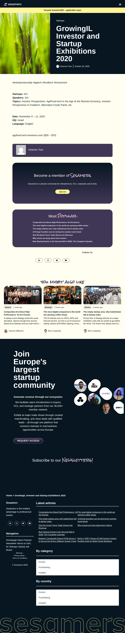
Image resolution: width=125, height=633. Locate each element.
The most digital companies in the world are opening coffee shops (60, 225)
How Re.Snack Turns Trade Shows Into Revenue (53, 235)
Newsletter (11, 543)
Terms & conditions (20, 558)
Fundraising (44, 567)
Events (42, 562)
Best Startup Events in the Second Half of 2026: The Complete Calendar (62, 241)
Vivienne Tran (66, 66)
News (20, 540)
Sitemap (19, 553)
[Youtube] (29, 523)
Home (9, 495)
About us (21, 543)
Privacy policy (19, 555)
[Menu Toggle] (120, 4)
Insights (42, 572)
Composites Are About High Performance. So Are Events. (56, 222)
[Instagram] (16, 523)
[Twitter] (23, 523)
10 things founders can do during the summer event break (57, 232)
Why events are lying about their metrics (49, 238)
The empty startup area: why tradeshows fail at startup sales (58, 229)
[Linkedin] (10, 523)
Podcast (27, 540)
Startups (60, 20)
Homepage (11, 540)
